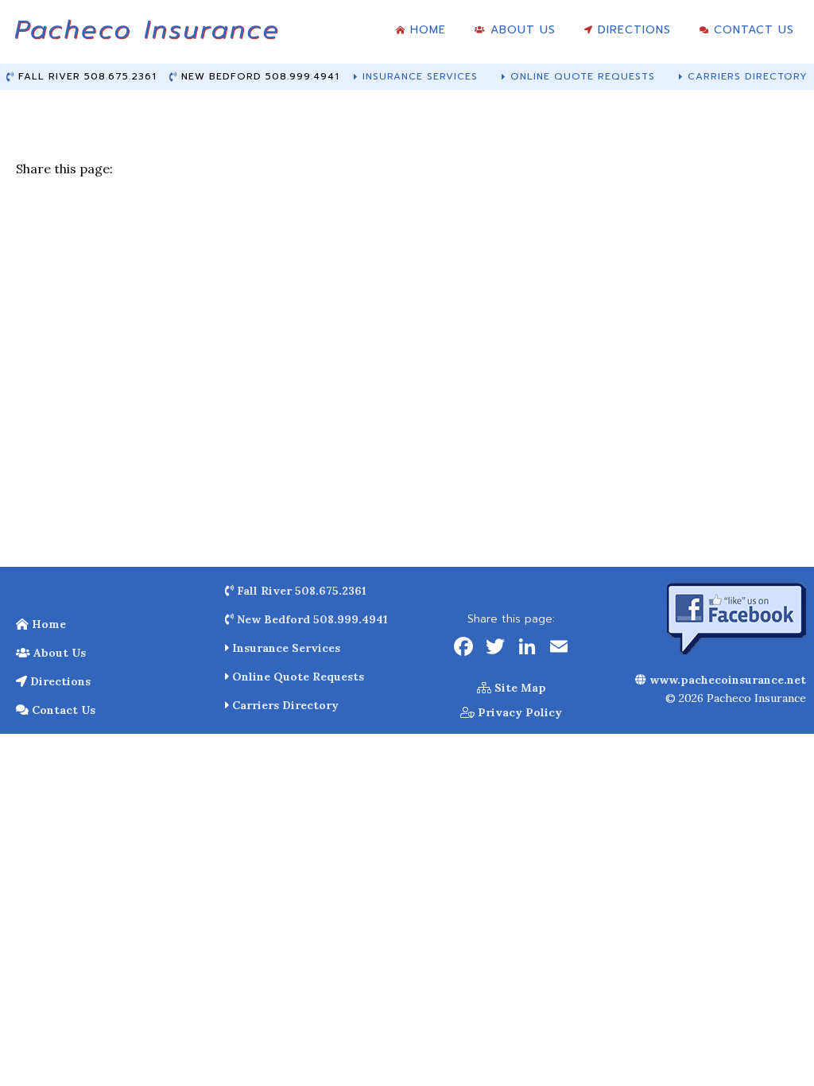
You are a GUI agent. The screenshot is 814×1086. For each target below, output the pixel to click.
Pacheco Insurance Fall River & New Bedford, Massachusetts (145, 36)
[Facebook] (463, 648)
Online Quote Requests (296, 676)
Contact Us (62, 710)
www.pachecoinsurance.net (726, 680)
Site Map (518, 688)
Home (47, 624)
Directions (59, 681)
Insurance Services (284, 648)
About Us (58, 653)
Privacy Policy (518, 712)
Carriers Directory (284, 705)
